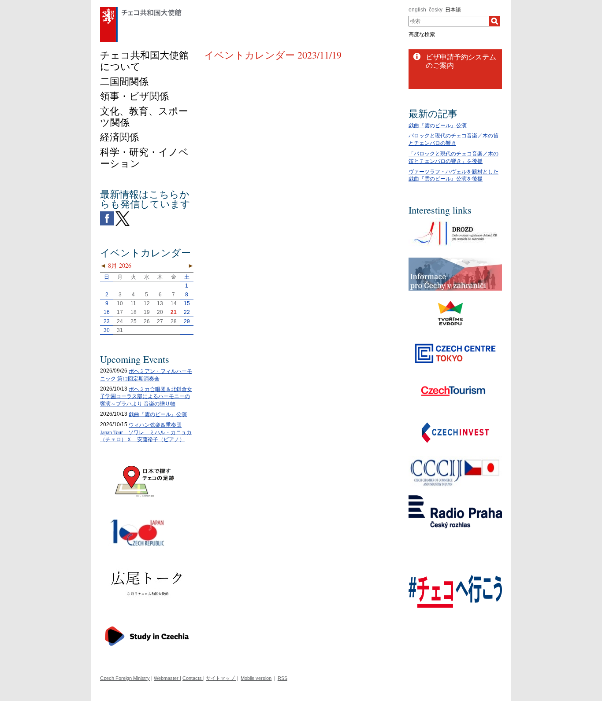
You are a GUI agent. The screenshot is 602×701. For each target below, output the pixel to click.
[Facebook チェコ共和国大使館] (107, 213)
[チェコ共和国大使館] (141, 9)
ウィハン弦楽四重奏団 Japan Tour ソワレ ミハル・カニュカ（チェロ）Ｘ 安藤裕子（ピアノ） (146, 432)
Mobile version (256, 678)
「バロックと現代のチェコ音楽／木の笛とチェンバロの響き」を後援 (453, 157)
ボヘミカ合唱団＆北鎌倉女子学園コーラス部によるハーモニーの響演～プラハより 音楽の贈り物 (146, 396)
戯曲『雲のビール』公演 (158, 413)
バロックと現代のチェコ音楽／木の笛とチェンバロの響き (453, 139)
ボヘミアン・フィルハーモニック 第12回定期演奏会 (146, 374)
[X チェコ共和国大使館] (122, 213)
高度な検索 (422, 34)
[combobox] (449, 21)
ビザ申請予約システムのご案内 (461, 61)
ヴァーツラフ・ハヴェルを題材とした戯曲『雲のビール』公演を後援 (453, 175)
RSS (282, 678)
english (417, 10)
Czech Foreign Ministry (125, 678)
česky (435, 10)
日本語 (453, 10)
